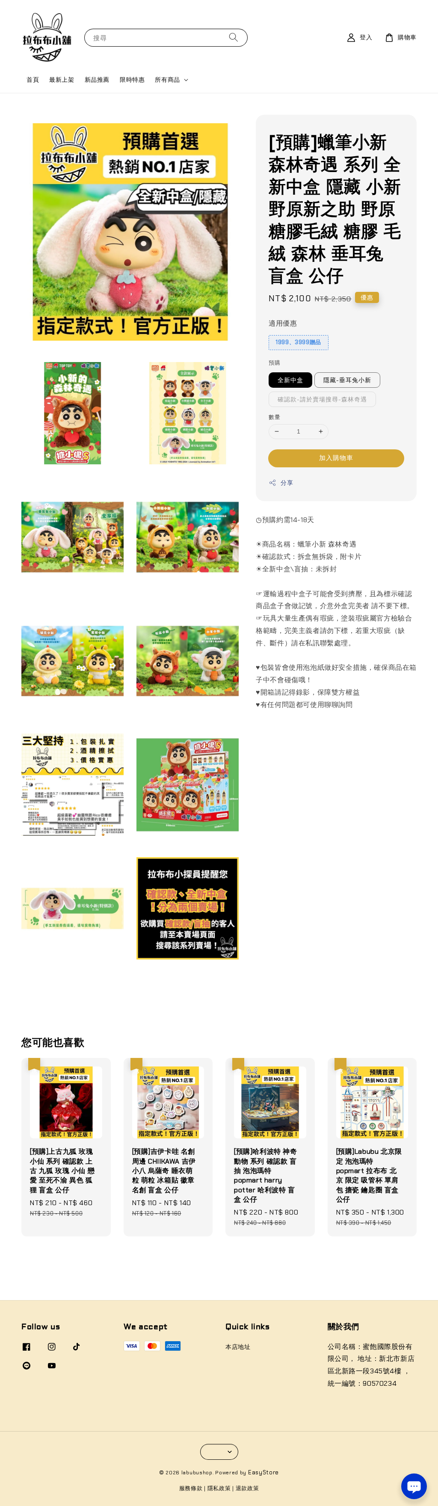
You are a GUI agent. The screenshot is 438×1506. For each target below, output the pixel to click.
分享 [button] (287, 483)
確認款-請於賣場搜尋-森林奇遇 (322, 399)
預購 (274, 362)
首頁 (33, 79)
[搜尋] (233, 37)
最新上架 (61, 79)
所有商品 (167, 79)
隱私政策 (219, 1488)
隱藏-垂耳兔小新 (347, 380)
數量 (274, 417)
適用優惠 (283, 323)
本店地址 (237, 1347)
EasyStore (263, 1472)
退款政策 (247, 1488)
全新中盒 (290, 380)
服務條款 (191, 1488)
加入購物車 (336, 458)
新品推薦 (97, 79)
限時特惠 (132, 79)
